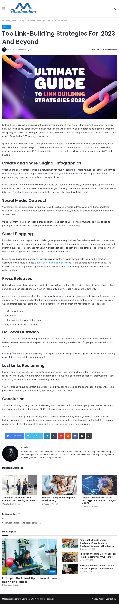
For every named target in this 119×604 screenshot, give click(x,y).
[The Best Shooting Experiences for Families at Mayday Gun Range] (70, 557)
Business (15, 21)
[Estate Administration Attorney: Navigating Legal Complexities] (70, 569)
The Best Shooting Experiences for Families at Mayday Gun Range (98, 555)
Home (7, 21)
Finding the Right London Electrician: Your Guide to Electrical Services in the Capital (97, 543)
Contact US (111, 599)
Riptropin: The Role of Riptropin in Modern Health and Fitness (29, 580)
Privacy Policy (98, 599)
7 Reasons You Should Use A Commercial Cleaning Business (18, 499)
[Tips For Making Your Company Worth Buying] (59, 485)
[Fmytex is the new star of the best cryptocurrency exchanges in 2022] (99, 485)
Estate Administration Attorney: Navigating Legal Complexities (97, 567)
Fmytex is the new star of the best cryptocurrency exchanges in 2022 (99, 500)
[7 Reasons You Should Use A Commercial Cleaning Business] (19, 485)
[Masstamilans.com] (23, 8)
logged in (18, 523)
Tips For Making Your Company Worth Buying (58, 499)
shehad (10, 50)
